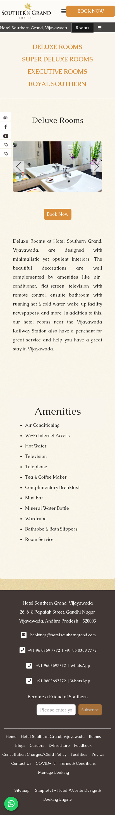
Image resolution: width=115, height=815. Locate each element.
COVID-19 (46, 763)
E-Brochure (59, 745)
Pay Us (98, 754)
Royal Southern (57, 84)
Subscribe (90, 709)
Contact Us (21, 763)
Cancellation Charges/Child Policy (34, 754)
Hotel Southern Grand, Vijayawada (33, 27)
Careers (37, 745)
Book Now (91, 11)
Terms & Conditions (78, 763)
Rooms (82, 27)
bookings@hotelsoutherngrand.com (63, 634)
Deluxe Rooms (57, 47)
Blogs (20, 745)
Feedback (83, 745)
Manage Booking (53, 772)
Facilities (79, 754)
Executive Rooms (57, 72)
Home (11, 736)
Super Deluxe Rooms (57, 59)
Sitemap (22, 790)
